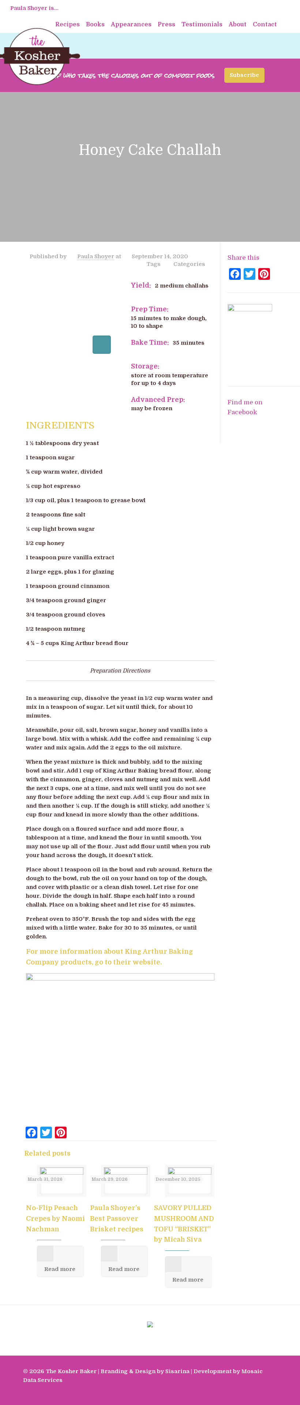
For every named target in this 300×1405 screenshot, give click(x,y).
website (146, 962)
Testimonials (201, 24)
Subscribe (244, 75)
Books (95, 24)
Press (166, 24)
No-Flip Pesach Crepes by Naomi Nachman (55, 1218)
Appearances (131, 24)
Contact (265, 24)
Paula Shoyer (95, 256)
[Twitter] (246, 1393)
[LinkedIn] (256, 1393)
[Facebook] (236, 1393)
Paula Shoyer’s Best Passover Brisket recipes (116, 1218)
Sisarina (177, 1371)
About (238, 24)
